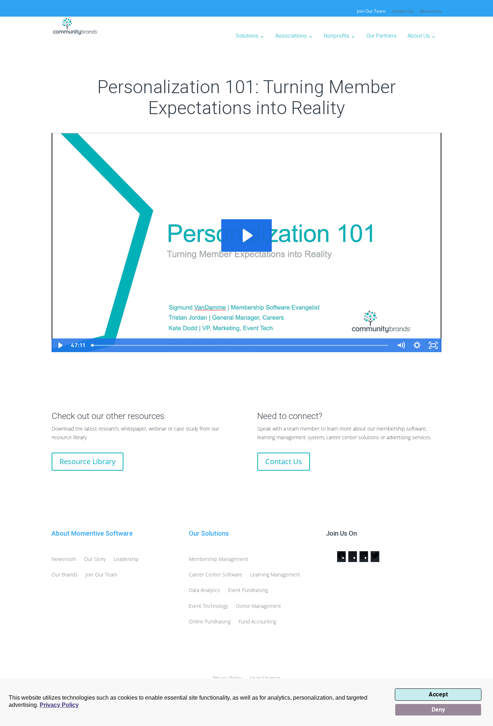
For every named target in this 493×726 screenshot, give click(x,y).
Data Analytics (204, 590)
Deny (438, 709)
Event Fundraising (248, 590)
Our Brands (65, 574)
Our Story (95, 559)
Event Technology (208, 605)
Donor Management (258, 605)
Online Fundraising (210, 621)
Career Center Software (215, 574)
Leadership (126, 559)
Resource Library (87, 461)
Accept (438, 694)
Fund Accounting (257, 621)
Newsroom (64, 559)
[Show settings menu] (417, 345)
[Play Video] (60, 345)
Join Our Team (101, 574)
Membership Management (218, 559)
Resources (430, 11)
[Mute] (401, 345)
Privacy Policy (59, 705)
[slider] (240, 345)
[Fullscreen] (433, 345)
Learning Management (275, 574)
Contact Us (403, 11)
